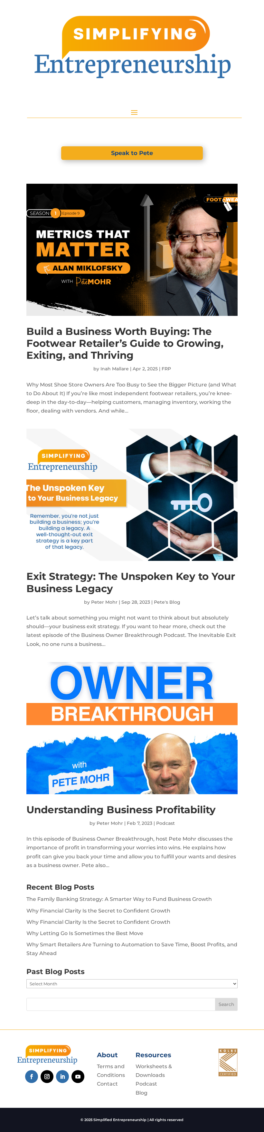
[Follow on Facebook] (31, 1076)
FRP (166, 369)
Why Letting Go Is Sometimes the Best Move (84, 933)
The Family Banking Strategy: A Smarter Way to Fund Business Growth (119, 899)
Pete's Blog (167, 602)
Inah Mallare (114, 369)
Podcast (165, 823)
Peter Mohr (104, 602)
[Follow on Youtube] (77, 1076)
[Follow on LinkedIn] (62, 1076)
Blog (141, 1093)
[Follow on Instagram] (47, 1076)
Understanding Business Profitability (121, 810)
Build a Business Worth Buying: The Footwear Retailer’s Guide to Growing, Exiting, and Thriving (124, 343)
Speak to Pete (132, 153)
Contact (107, 1084)
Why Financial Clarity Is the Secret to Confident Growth (98, 911)
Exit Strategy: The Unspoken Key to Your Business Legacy (130, 582)
